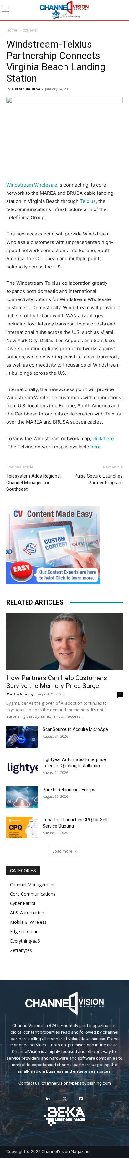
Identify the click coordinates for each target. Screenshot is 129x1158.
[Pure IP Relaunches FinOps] (22, 797)
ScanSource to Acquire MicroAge (75, 729)
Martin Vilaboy (20, 694)
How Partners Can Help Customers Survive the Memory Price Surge (56, 682)
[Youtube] (81, 1099)
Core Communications (32, 894)
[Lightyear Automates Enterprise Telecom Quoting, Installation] (22, 767)
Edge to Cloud (24, 931)
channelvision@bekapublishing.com (76, 1083)
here (95, 447)
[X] (64, 1099)
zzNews (30, 30)
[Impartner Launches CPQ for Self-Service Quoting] (22, 827)
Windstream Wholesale (32, 185)
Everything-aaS (25, 941)
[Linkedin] (48, 1099)
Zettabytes (21, 950)
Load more (62, 851)
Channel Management (32, 884)
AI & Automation (27, 913)
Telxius (88, 201)
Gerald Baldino (26, 89)
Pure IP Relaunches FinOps (69, 789)
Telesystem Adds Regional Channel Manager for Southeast (33, 482)
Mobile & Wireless (28, 922)
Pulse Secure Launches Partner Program (99, 479)
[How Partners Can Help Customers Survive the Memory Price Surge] (64, 641)
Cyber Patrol (22, 903)
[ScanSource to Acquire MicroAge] (22, 737)
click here (103, 439)
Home (11, 30)
